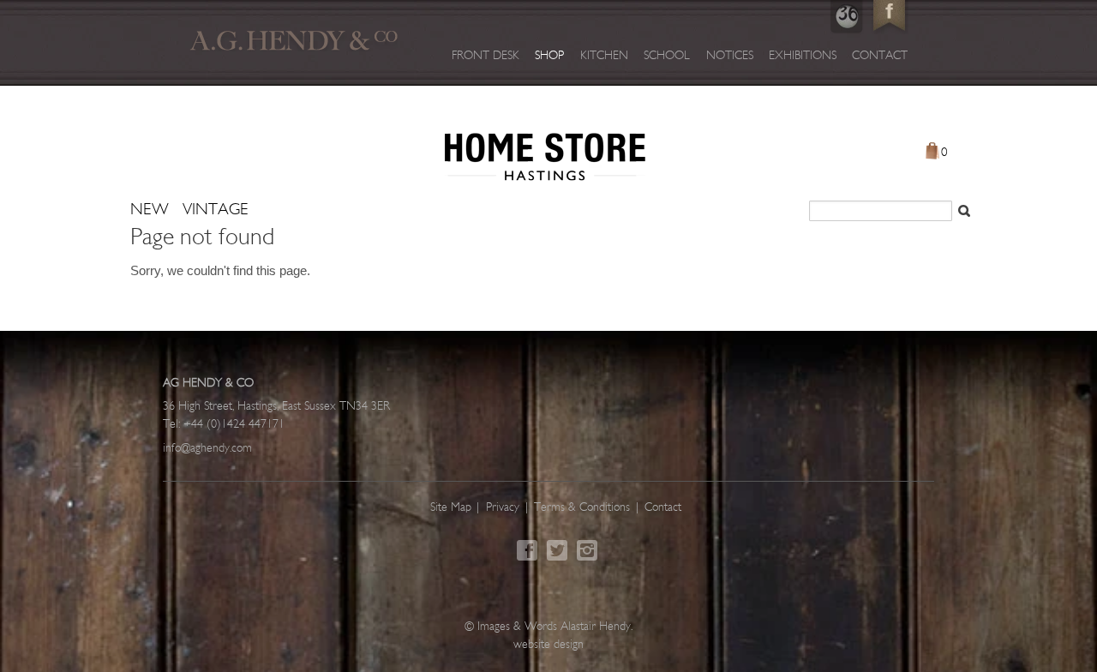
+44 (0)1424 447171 (234, 424)
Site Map (450, 507)
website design (548, 645)
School (667, 56)
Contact (880, 56)
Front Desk (485, 56)
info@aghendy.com (207, 448)
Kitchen (604, 56)
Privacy (502, 507)
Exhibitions (802, 56)
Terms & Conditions (582, 507)
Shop (549, 56)
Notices (729, 56)
